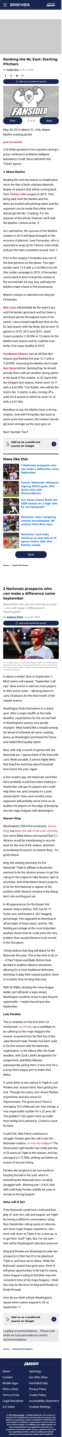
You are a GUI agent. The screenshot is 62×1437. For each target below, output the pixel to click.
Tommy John (18, 194)
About (6, 1371)
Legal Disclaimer (13, 1401)
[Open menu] (5, 5)
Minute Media (18, 1415)
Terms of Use (11, 1395)
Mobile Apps (10, 1383)
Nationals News (20, 565)
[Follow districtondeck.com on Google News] (54, 444)
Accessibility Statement (44, 1401)
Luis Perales (25, 1026)
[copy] (22, 75)
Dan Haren (10, 368)
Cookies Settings (39, 1406)
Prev (13, 120)
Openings (35, 1371)
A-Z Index (9, 1406)
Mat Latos (9, 307)
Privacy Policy (37, 1389)
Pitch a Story (10, 1389)
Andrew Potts (15, 617)
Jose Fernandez (12, 142)
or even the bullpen (39, 1143)
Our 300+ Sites (38, 1377)
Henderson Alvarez (15, 353)
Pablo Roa (13, 69)
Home (6, 565)
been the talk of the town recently (36, 831)
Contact (8, 1377)
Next (49, 120)
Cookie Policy (37, 1395)
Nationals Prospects (22, 1349)
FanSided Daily (38, 1383)
